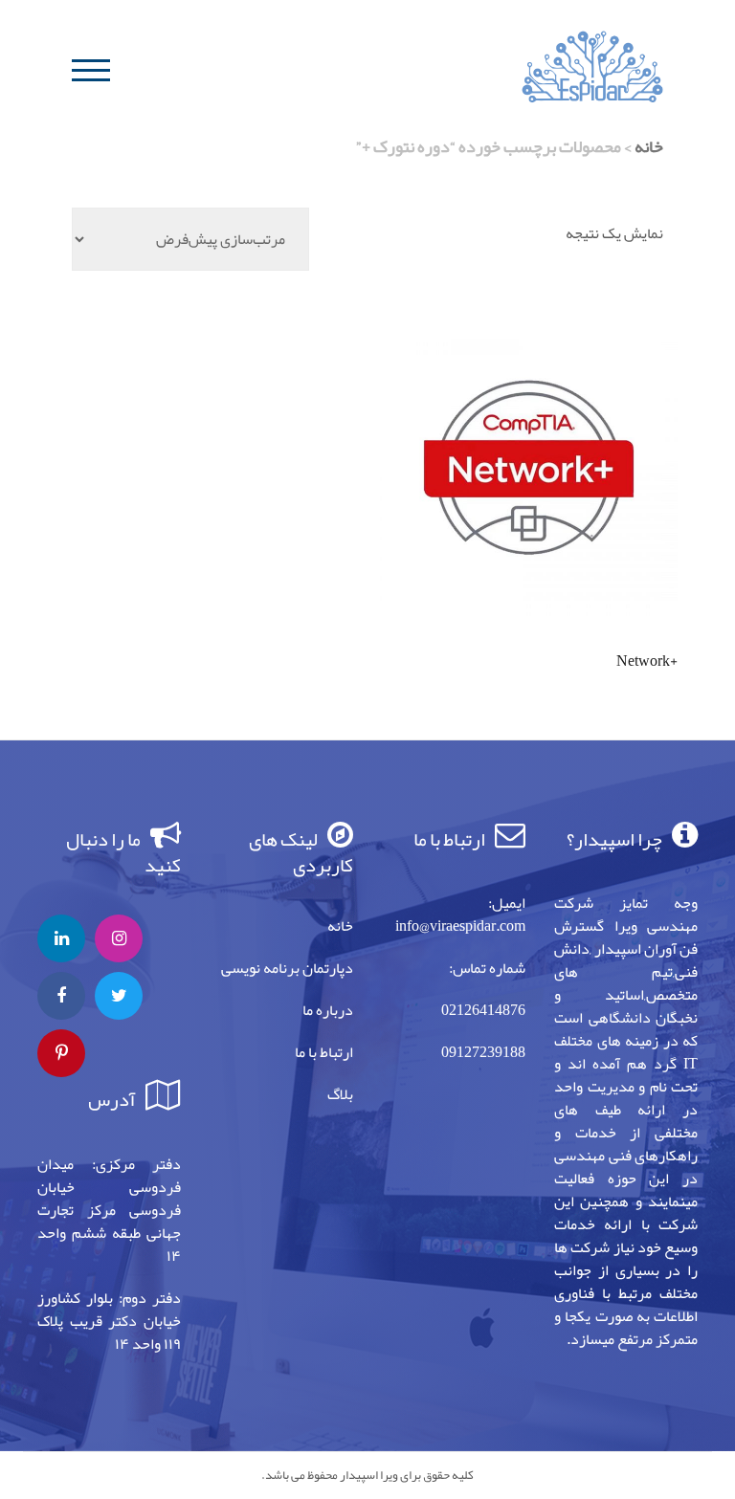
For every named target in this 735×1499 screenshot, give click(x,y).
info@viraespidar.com (460, 926)
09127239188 (483, 1052)
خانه (649, 146)
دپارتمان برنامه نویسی (287, 968)
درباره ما (327, 1010)
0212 (456, 1010)
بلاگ (340, 1094)
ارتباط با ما (324, 1052)
